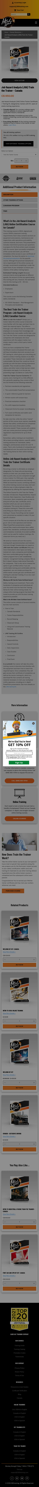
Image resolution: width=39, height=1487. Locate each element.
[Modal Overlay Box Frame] (19, 743)
